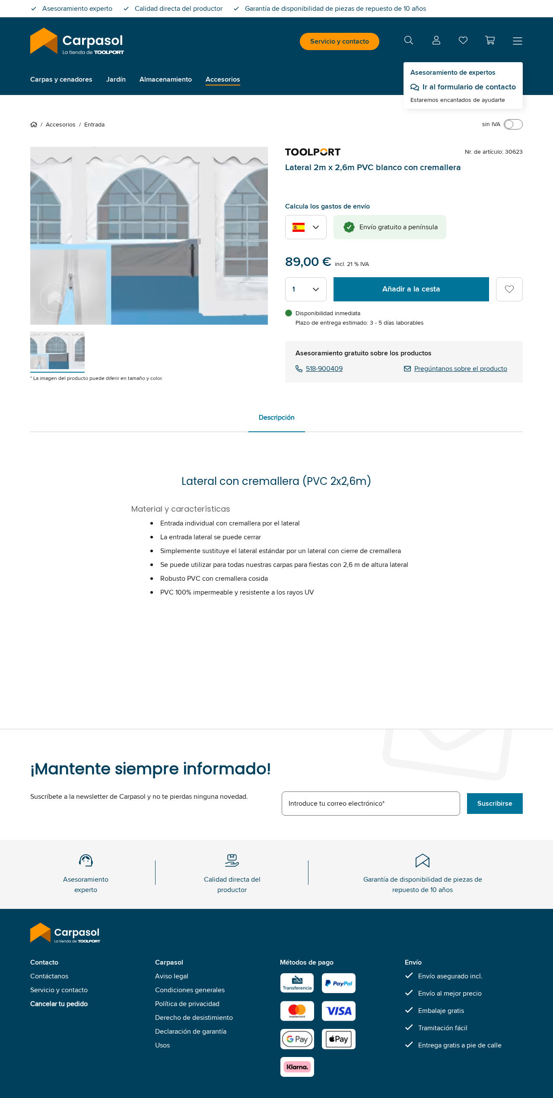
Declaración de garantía (190, 1031)
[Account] (436, 41)
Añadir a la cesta (411, 289)
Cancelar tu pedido (59, 1004)
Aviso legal (171, 976)
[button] (490, 40)
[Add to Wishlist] (509, 289)
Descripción (277, 417)
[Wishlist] (463, 42)
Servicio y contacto (339, 41)
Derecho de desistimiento (194, 1017)
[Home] (35, 124)
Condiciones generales (190, 990)
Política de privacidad (187, 1004)
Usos (162, 1045)
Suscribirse (494, 803)
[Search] (409, 41)
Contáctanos (49, 976)
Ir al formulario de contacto (469, 86)
